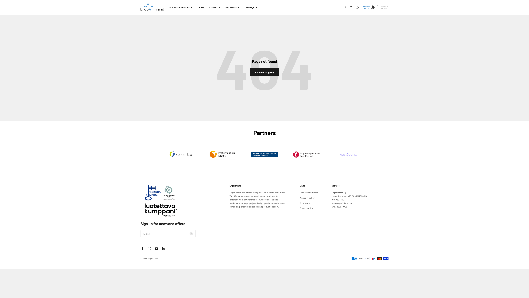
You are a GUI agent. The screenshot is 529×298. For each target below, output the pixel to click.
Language (249, 7)
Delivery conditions (309, 192)
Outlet (201, 7)
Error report (305, 203)
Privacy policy (306, 208)
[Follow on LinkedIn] (163, 248)
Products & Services (179, 7)
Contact (213, 7)
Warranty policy (307, 197)
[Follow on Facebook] (142, 248)
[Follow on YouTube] (156, 248)
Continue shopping (264, 72)
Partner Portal (232, 7)
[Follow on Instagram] (149, 248)
